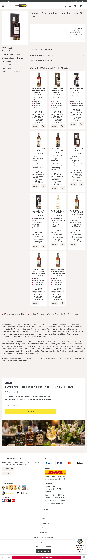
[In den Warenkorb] (43, 126)
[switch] (80, 552)
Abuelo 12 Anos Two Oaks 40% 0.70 (38, 212)
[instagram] (6, 501)
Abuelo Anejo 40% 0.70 (39, 150)
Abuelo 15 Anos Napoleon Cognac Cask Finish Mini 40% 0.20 (58, 271)
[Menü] (83, 539)
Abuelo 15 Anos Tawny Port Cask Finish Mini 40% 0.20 (38, 271)
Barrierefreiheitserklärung (43, 537)
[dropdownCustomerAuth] (70, 5)
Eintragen (30, 411)
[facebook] (3, 501)
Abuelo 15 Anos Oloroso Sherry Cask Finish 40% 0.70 (38, 90)
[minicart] (81, 5)
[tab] (57, 49)
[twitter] (9, 501)
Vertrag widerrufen (43, 551)
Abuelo (10, 47)
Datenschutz (43, 532)
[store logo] (20, 5)
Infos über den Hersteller (41, 61)
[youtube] (13, 501)
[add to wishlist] (75, 6)
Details (35, 126)
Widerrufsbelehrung (43, 546)
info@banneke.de (57, 497)
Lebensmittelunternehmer (41, 50)
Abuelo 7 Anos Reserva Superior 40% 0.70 (57, 151)
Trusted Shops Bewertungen (41, 55)
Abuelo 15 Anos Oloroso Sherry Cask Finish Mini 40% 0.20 (76, 213)
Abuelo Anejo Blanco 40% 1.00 (57, 212)
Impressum (43, 542)
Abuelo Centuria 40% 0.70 (77, 150)
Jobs (43, 518)
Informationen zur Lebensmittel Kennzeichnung (39, 120)
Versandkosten (78, 31)
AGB (43, 528)
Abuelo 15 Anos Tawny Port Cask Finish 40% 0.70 (57, 90)
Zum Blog (6, 473)
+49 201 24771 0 (57, 495)
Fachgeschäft (43, 509)
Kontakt (43, 514)
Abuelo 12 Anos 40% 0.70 (76, 89)
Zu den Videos (8, 469)
